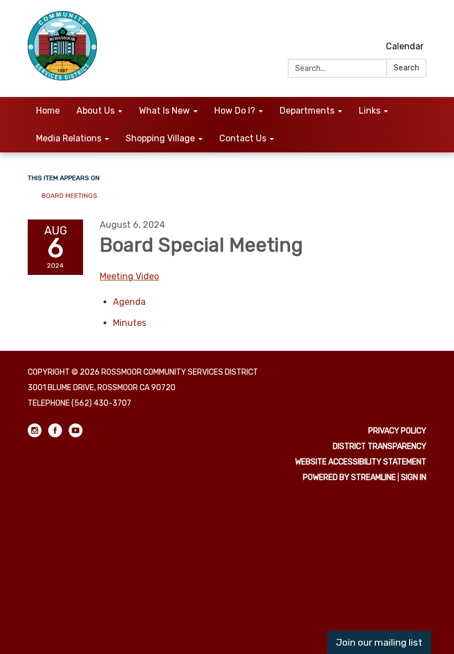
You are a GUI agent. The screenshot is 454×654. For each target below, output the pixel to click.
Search (406, 68)
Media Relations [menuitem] (68, 138)
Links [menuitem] (369, 110)
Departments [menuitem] (307, 110)
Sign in (413, 477)
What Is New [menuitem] (164, 110)
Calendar (405, 46)
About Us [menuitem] (95, 110)
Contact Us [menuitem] (242, 138)
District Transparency (379, 446)
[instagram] (378, 22)
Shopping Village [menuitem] (160, 138)
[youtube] (419, 22)
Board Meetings (69, 196)
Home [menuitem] (48, 110)
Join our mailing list (379, 642)
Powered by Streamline (349, 477)
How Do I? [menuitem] (234, 110)
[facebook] (399, 22)
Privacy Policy (397, 431)
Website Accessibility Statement (360, 462)
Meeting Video (129, 276)
